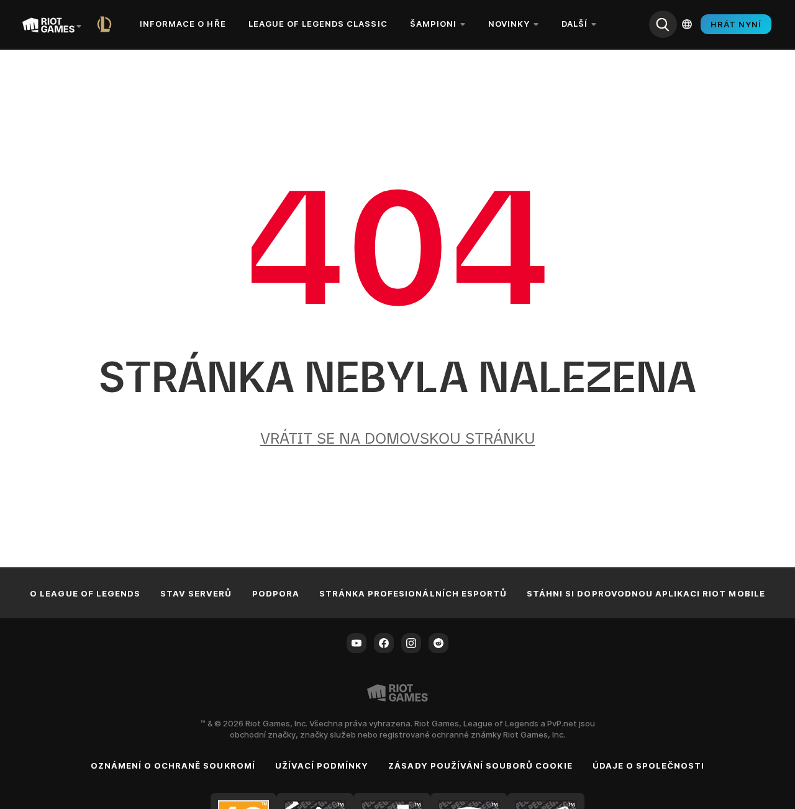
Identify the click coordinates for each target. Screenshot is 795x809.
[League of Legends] (107, 24)
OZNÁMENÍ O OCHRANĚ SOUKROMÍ (173, 765)
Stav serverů (196, 593)
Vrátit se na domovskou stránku (397, 438)
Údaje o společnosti (649, 765)
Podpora (275, 593)
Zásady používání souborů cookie (480, 765)
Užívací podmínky (322, 765)
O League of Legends (85, 593)
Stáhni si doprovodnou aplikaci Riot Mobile (646, 593)
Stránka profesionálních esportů (413, 593)
